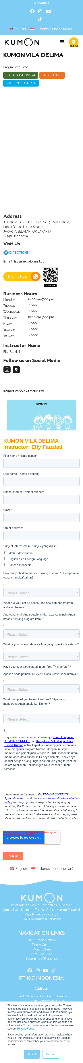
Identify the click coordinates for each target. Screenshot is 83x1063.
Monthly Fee (41, 949)
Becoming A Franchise (41, 958)
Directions (19, 252)
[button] (62, 42)
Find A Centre (41, 945)
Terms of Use (44, 909)
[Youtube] (48, 11)
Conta (7, 909)
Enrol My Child (41, 954)
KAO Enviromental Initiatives (41, 919)
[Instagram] (40, 11)
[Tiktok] (40, 19)
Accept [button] (32, 1054)
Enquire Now (17, 276)
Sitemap (27, 909)
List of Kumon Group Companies (33, 905)
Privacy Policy (25, 1028)
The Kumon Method (41, 940)
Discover (65, 905)
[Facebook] (32, 11)
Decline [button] (50, 1054)
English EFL (52, 75)
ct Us (15, 909)
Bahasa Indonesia (20, 75)
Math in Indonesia (21, 83)
